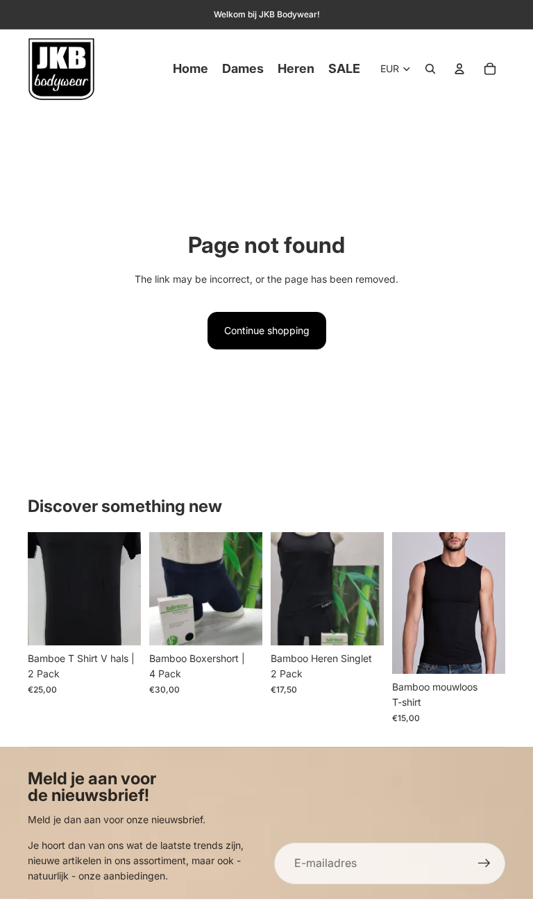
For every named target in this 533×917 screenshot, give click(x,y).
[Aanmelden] (484, 863)
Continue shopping (267, 330)
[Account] (459, 68)
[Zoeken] (430, 68)
